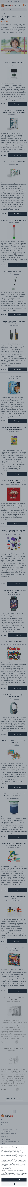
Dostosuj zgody (14, 1184)
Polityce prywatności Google (17, 1174)
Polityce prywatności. (5, 1173)
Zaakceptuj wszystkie (14, 1180)
